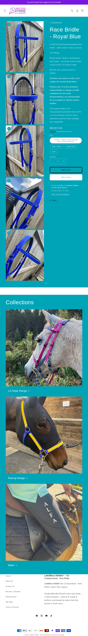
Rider (11, 565)
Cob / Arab (56, 146)
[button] (4, 10)
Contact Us (10, 586)
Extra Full (71, 146)
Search (8, 576)
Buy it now (66, 177)
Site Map (9, 602)
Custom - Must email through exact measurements (66, 140)
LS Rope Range (17, 390)
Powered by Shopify (58, 635)
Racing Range (16, 478)
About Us (9, 581)
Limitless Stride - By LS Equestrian (40, 635)
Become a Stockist (13, 591)
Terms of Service (12, 607)
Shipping (53, 131)
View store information (60, 194)
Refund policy (11, 597)
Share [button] (54, 200)
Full (53, 152)
